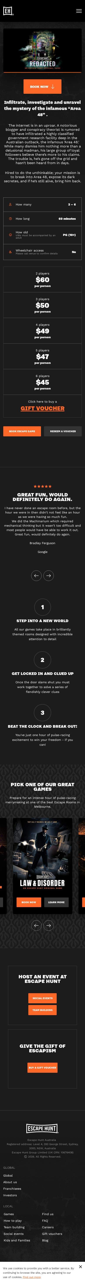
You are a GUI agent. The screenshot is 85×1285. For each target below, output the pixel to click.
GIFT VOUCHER (43, 408)
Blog (45, 1240)
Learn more (56, 902)
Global (8, 1175)
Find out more (32, 1277)
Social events (14, 1233)
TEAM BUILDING (42, 1010)
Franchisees (12, 1188)
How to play (13, 1220)
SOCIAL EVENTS (43, 998)
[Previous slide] (36, 575)
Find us (47, 1214)
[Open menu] (79, 11)
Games (9, 1214)
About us (10, 1182)
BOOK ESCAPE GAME (22, 431)
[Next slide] (48, 575)
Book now (29, 902)
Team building (14, 1227)
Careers (48, 1227)
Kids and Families (17, 1240)
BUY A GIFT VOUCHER (42, 1067)
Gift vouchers (52, 1233)
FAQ (45, 1220)
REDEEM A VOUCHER (63, 431)
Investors (10, 1195)
